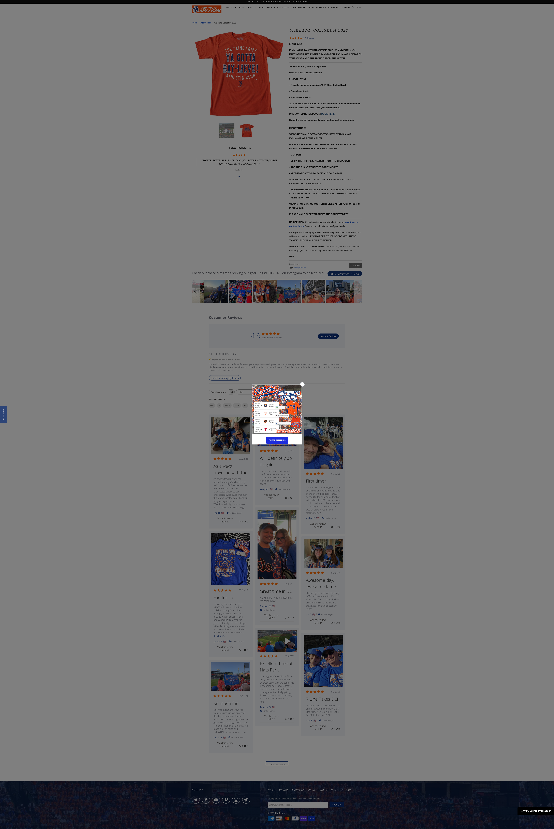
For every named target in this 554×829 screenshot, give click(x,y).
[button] (3, 414)
